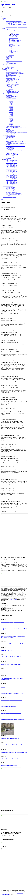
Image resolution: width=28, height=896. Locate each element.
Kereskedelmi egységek (11, 63)
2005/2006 (11, 125)
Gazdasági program (10, 80)
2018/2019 (11, 109)
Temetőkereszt (12, 48)
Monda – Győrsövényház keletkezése (14, 61)
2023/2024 (11, 103)
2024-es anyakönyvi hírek (11, 163)
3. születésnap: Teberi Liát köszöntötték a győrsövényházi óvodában (14, 752)
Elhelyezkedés (9, 56)
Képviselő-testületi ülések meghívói (13, 72)
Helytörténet (8, 59)
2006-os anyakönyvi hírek (11, 184)
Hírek (4, 18)
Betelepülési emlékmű (13, 53)
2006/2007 (11, 124)
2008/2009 (11, 121)
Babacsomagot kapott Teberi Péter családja (9, 765)
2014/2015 (11, 114)
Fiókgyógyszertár (9, 137)
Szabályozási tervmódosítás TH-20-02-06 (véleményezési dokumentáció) (15, 83)
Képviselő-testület (10, 67)
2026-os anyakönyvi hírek (11, 160)
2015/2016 (11, 113)
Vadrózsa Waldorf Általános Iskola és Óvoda (15, 146)
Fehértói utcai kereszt (13, 51)
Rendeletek (8, 74)
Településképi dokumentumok (12, 79)
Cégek (7, 62)
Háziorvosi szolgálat (10, 136)
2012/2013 (11, 116)
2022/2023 (11, 104)
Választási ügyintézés (10, 189)
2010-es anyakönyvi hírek (11, 180)
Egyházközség (9, 95)
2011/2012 (11, 118)
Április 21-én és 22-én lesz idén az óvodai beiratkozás (11, 664)
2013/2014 (11, 115)
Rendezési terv (9, 81)
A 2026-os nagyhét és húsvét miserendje (8, 706)
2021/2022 (11, 106)
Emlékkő (11, 44)
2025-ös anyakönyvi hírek (11, 161)
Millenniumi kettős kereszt (14, 45)
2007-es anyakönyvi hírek (11, 183)
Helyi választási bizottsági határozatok (14, 193)
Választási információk (8, 186)
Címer (7, 58)
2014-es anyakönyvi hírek (11, 175)
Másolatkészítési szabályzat (12, 92)
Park (12, 33)
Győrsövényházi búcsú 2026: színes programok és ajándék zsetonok (13, 643)
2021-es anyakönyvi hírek (11, 166)
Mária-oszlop (11, 39)
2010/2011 (11, 119)
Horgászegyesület (10, 130)
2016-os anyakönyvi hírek (11, 172)
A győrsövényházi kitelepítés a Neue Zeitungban (10, 758)
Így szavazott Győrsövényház (6, 650)
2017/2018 (11, 110)
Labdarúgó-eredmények (11, 98)
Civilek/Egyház (6, 93)
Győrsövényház (8, 4)
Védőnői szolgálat (10, 147)
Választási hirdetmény (10, 187)
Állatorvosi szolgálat (10, 155)
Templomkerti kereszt (13, 38)
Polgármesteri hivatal (10, 65)
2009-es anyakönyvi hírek (11, 181)
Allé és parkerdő (14, 32)
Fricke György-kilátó (13, 35)
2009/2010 (11, 120)
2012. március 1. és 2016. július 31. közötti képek (16, 27)
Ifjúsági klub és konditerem (12, 154)
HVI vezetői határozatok (11, 192)
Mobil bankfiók (9, 149)
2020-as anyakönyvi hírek (11, 167)
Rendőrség (8, 158)
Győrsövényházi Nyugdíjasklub (13, 126)
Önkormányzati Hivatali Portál (12, 91)
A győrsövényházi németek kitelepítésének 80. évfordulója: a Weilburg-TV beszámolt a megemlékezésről (12, 657)
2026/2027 (11, 99)
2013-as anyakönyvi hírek (11, 176)
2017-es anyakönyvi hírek (11, 171)
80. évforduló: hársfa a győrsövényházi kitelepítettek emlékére (12, 622)
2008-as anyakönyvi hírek (11, 182)
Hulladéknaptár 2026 (10, 140)
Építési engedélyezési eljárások (12, 70)
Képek (4, 19)
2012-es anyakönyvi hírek (11, 177)
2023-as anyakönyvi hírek (11, 164)
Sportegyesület (9, 97)
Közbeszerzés (9, 86)
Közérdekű (5, 69)
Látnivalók (8, 29)
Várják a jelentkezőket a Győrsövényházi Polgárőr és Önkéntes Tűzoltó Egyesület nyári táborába (13, 637)
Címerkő (10, 46)
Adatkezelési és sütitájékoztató (9, 197)
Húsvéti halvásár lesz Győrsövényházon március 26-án (11, 700)
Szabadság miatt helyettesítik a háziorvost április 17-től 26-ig (12, 693)
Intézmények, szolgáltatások (9, 135)
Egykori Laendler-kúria (14, 41)
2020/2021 (11, 107)
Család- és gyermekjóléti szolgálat (13, 153)
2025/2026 (11, 101)
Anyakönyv (5, 159)
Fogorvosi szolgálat (10, 148)
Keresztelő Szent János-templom (16, 36)
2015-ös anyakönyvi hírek (11, 174)
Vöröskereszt (9, 131)
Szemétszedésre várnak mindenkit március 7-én (10, 738)
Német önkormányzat (8, 68)
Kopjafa (10, 50)
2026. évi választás (10, 191)
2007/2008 (11, 123)
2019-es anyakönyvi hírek (11, 169)
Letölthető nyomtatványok (11, 85)
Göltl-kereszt (11, 55)
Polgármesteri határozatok (11, 75)
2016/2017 (11, 112)
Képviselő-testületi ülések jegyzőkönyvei (15, 73)
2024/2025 (11, 102)
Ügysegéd (8, 90)
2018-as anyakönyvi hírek (11, 170)
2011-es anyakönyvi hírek (11, 178)
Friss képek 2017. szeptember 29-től (13, 21)
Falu (4, 28)
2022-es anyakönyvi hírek (11, 165)
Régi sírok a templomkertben (15, 40)
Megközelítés (9, 57)
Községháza (5, 64)
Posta (7, 138)
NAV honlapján (13, 599)
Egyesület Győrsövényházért (12, 96)
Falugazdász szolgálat (10, 157)
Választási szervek (10, 188)
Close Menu (3, 199)
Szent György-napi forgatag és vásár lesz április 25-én (11, 713)
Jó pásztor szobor (12, 42)
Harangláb (11, 52)
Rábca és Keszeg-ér (15, 34)
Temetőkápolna (12, 47)
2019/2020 (11, 108)
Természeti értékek (13, 30)
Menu (2, 16)
